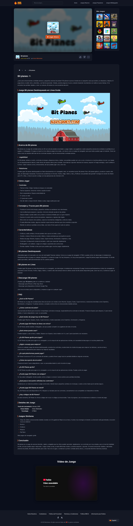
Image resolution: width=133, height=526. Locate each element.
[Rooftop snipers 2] (107, 38)
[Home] (19, 70)
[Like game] (80, 57)
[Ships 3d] (99, 17)
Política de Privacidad (55, 514)
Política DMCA (85, 514)
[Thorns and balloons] (107, 31)
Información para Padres (98, 514)
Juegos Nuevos (84, 3)
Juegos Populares (98, 3)
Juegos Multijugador (112, 3)
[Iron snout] (114, 38)
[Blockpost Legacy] (99, 24)
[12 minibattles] (99, 46)
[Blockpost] (107, 24)
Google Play (43, 286)
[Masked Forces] (114, 17)
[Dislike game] (84, 57)
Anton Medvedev (37, 58)
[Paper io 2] (107, 46)
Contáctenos (42, 514)
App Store (40, 284)
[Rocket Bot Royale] (107, 17)
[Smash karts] (114, 46)
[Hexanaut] (99, 31)
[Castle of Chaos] (114, 24)
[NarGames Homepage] (18, 2)
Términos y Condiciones (71, 514)
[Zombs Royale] (114, 31)
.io (25, 70)
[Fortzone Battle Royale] (99, 38)
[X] (62, 518)
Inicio (75, 3)
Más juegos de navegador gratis (27, 435)
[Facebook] (58, 518)
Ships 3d (22, 420)
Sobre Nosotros (32, 514)
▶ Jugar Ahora (53, 37)
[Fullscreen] (88, 57)
